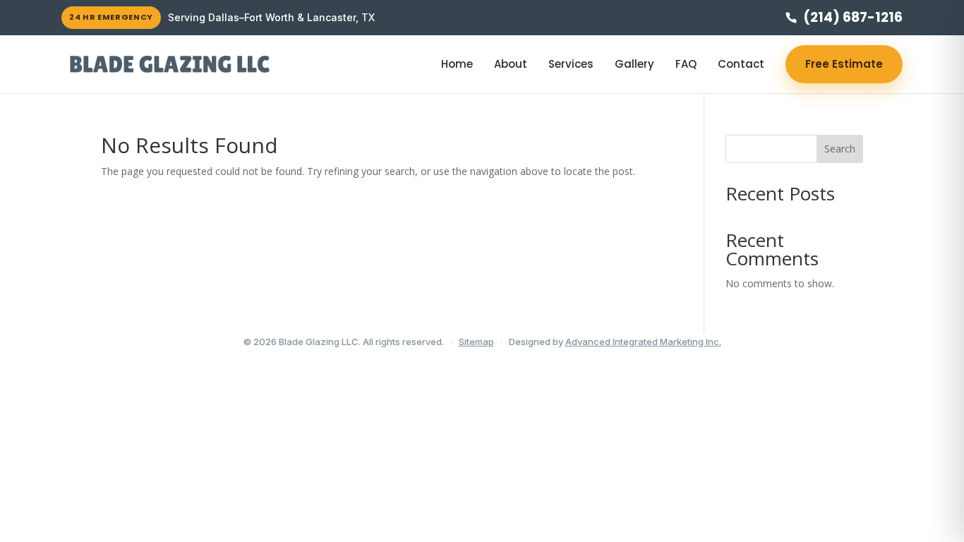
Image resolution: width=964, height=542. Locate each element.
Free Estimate (844, 63)
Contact (741, 63)
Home (457, 63)
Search (839, 148)
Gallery (634, 63)
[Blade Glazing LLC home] (169, 64)
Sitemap (476, 341)
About (510, 63)
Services (571, 63)
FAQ (686, 63)
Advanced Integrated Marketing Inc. (643, 341)
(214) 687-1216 (853, 17)
